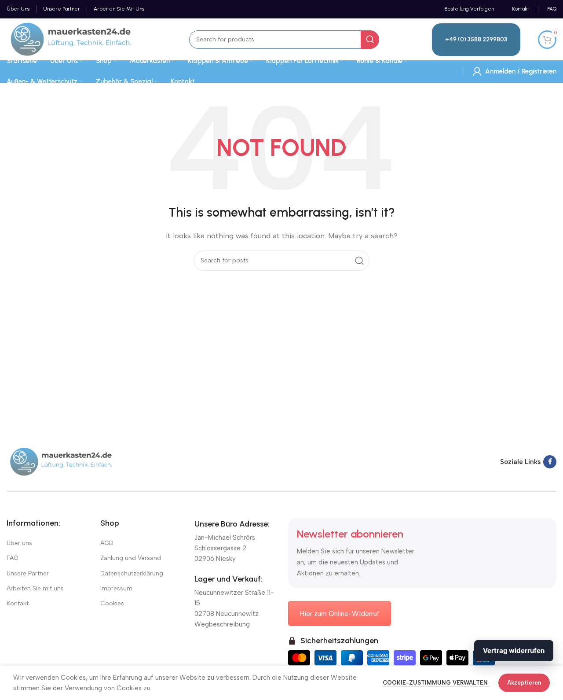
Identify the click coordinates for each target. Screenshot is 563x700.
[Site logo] (71, 39)
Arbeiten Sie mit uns (35, 588)
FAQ (12, 558)
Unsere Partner (28, 573)
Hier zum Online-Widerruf (340, 613)
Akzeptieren (524, 682)
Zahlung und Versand (130, 558)
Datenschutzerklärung (131, 573)
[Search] (370, 39)
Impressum (116, 588)
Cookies (112, 603)
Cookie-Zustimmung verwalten (436, 682)
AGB (106, 543)
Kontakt (18, 603)
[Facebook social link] (549, 461)
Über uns (19, 543)
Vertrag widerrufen (514, 650)
